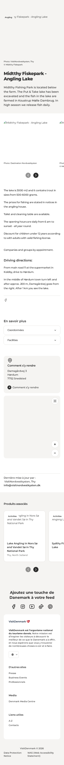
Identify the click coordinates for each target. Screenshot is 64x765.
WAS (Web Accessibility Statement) (40, 754)
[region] (32, 427)
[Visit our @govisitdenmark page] (41, 606)
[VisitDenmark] (19, 621)
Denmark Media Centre (22, 701)
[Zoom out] (55, 453)
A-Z (10, 720)
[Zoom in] (55, 444)
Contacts (14, 725)
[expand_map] (55, 401)
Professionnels (17, 682)
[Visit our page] (22, 606)
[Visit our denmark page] (13, 606)
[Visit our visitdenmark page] (32, 606)
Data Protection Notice (13, 754)
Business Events (18, 677)
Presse (12, 673)
